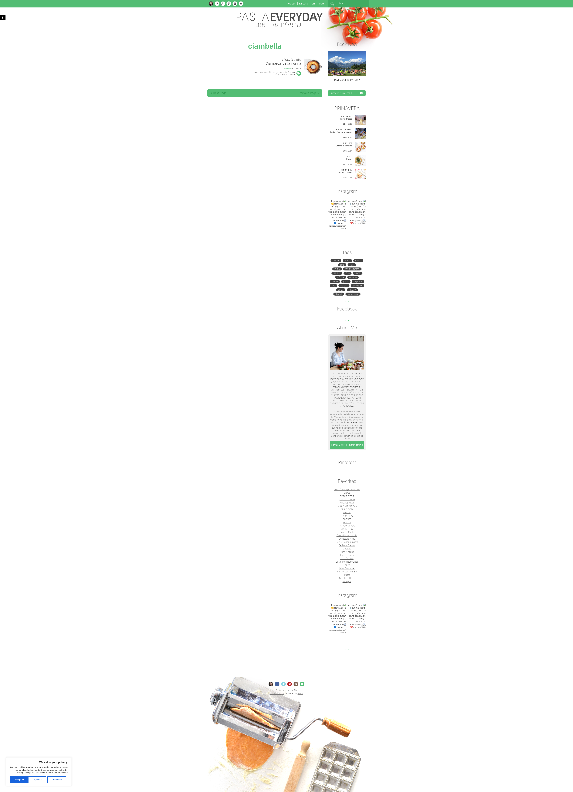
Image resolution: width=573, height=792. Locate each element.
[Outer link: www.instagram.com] (234, 3)
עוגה (352, 264)
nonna (335, 281)
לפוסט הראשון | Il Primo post (347, 445)
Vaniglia (347, 581)
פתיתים (347, 522)
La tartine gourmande (346, 561)
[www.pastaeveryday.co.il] (211, 3)
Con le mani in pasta (347, 542)
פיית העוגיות (347, 515)
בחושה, (256, 72)
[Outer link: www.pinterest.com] (228, 3)
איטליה (336, 260)
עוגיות (337, 269)
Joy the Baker (347, 555)
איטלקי (340, 277)
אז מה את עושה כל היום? (347, 489)
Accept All (19, 779)
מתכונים (353, 277)
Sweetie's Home (346, 578)
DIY (313, 3)
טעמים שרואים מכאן (347, 506)
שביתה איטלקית (347, 525)
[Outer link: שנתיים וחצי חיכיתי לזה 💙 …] (337, 228)
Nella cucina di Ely (347, 571)
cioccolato (357, 285)
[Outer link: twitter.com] (283, 684)
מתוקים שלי (347, 509)
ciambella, (282, 72)
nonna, (275, 72)
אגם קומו (358, 281)
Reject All (37, 779)
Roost (347, 574)
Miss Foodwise (347, 568)
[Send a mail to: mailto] (241, 3)
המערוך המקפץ (347, 499)
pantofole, (268, 72)
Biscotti (338, 294)
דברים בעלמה (347, 496)
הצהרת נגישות (277, 693)
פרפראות (347, 519)
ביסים (347, 492)
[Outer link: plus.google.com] (223, 3)
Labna (347, 565)
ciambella (287, 68)
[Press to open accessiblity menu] (3, 18)
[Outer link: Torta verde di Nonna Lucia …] (337, 209)
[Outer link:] (357, 209)
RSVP (300, 693)
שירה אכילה (347, 529)
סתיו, (287, 74)
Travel (322, 3)
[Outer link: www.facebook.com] (217, 3)
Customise (57, 779)
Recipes (291, 3)
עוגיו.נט (347, 512)
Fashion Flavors (347, 545)
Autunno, (291, 72)
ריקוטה (344, 285)
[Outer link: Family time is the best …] (357, 228)
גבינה (340, 290)
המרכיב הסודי (347, 502)
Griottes (347, 548)
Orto (347, 273)
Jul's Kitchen (346, 558)
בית (333, 285)
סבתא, (292, 74)
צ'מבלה (278, 74)
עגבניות (352, 290)
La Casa (303, 3)
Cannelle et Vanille (346, 535)
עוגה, (283, 74)
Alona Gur (293, 690)
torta (342, 264)
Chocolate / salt (347, 538)
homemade (353, 294)
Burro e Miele (347, 532)
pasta (345, 281)
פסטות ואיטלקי (352, 269)
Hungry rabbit (347, 551)
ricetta (358, 260)
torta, (261, 72)
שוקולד (337, 273)
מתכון (347, 260)
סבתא (357, 273)
